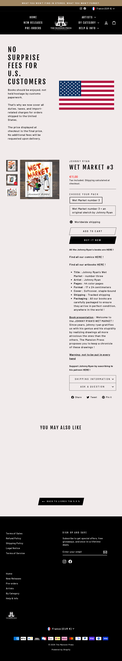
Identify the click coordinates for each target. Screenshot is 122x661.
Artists (88, 17)
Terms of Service (15, 553)
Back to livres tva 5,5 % (63, 501)
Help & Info (88, 28)
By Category (88, 22)
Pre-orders (33, 28)
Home (33, 17)
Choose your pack (84, 194)
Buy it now (92, 240)
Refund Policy (13, 538)
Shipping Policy (14, 543)
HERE (109, 249)
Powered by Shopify (61, 649)
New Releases (33, 22)
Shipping (90, 180)
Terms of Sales (14, 533)
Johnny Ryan (79, 161)
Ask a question (92, 386)
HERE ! (99, 257)
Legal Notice (13, 548)
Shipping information (93, 379)
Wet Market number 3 (86, 200)
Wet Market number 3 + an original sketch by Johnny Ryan (92, 210)
